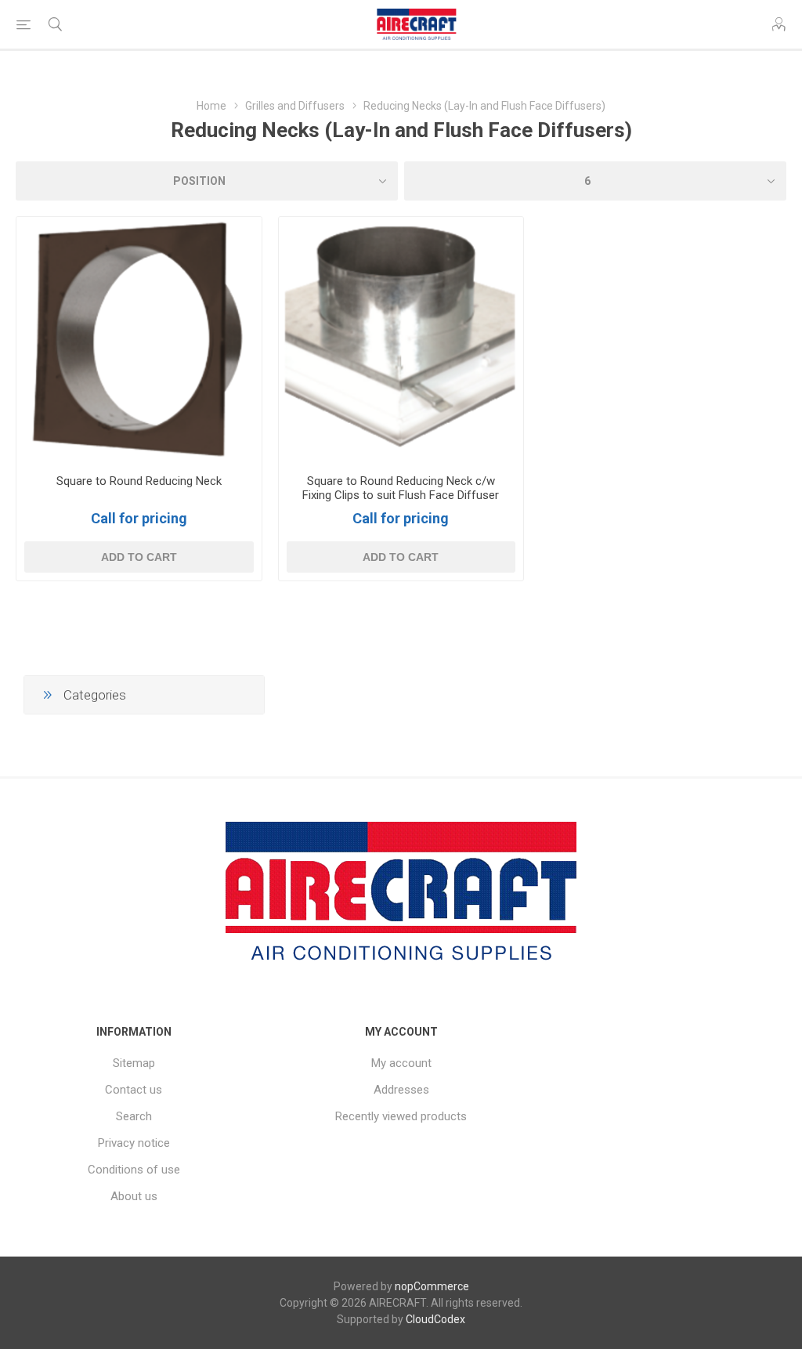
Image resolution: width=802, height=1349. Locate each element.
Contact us (133, 1090)
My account (401, 1063)
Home (211, 105)
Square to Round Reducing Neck (139, 481)
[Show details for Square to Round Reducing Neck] (139, 339)
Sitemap (134, 1063)
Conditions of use (134, 1170)
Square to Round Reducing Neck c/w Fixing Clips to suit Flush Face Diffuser (400, 488)
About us (133, 1196)
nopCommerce (432, 1286)
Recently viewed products (401, 1116)
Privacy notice (134, 1143)
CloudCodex (435, 1319)
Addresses (401, 1090)
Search (134, 1116)
